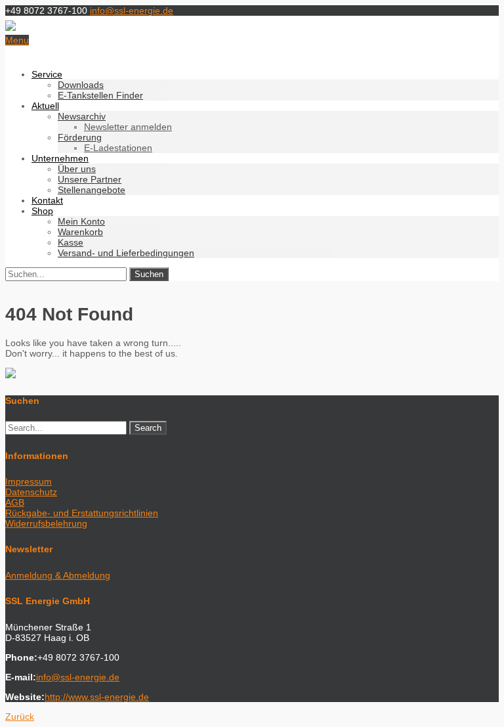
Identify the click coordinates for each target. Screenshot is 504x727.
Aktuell (45, 105)
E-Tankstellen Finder (100, 95)
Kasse (70, 242)
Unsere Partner (89, 179)
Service (47, 74)
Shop (42, 211)
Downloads (81, 84)
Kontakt (47, 200)
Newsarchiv (82, 116)
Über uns (77, 169)
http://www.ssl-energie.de (97, 697)
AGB (14, 502)
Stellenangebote (91, 190)
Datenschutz (31, 492)
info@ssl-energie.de (131, 10)
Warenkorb (80, 232)
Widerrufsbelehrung (46, 523)
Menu (17, 40)
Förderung (80, 137)
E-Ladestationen (118, 148)
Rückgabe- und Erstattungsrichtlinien (81, 513)
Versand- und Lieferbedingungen (126, 253)
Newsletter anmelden (128, 126)
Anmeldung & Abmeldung (57, 575)
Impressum (28, 481)
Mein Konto (81, 221)
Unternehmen (60, 158)
